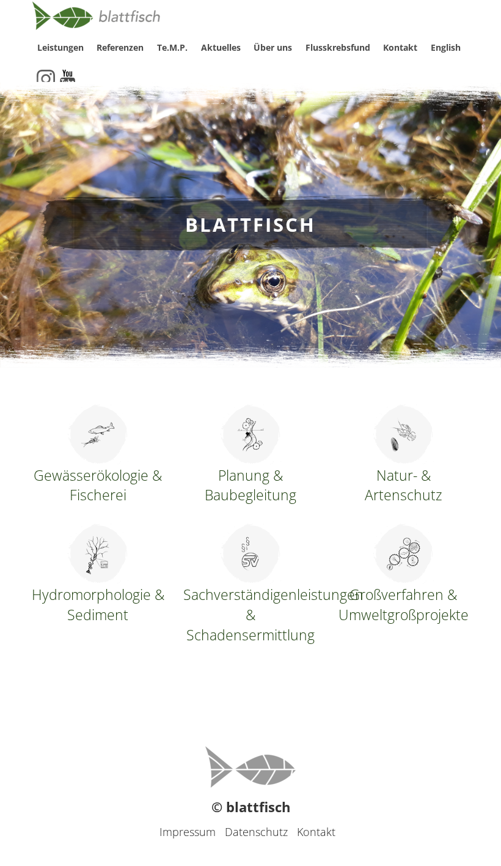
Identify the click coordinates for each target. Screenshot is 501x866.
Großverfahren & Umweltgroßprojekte (403, 604)
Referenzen (120, 47)
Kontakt (400, 47)
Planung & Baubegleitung (250, 485)
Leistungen (60, 47)
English (446, 47)
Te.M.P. (172, 47)
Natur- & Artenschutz (403, 485)
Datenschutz (256, 831)
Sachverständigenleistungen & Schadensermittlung (250, 615)
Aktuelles (221, 47)
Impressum (187, 831)
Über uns (273, 47)
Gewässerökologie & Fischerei (98, 485)
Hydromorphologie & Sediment (98, 604)
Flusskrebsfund (337, 47)
